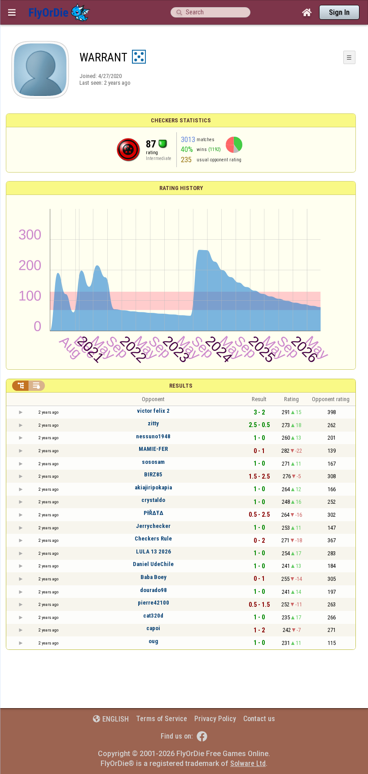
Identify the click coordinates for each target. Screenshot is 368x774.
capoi (153, 628)
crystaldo (153, 500)
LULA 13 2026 (153, 551)
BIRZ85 (153, 474)
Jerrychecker (153, 526)
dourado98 (153, 590)
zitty (153, 423)
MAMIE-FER (153, 448)
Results (181, 385)
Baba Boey (153, 577)
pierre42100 (153, 602)
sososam (153, 461)
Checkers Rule (153, 538)
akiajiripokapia (153, 487)
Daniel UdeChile (153, 564)
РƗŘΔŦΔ (153, 513)
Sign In (339, 12)
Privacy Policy (215, 718)
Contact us (259, 718)
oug (153, 641)
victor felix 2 (153, 410)
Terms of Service (161, 718)
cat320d (153, 615)
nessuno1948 (153, 436)
